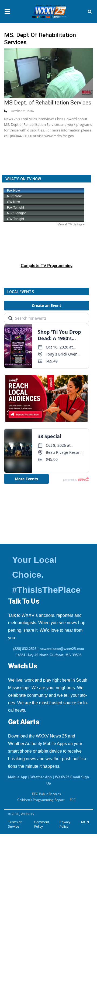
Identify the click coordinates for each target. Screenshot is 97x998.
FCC (73, 799)
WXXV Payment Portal (33, 894)
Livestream (15, 921)
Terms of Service (15, 824)
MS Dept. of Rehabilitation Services (47, 102)
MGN (85, 822)
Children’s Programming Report (40, 799)
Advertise (14, 907)
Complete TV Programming (46, 265)
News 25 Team (25, 881)
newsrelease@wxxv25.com (62, 649)
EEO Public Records (46, 793)
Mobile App (17, 777)
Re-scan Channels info (37, 868)
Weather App (41, 777)
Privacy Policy (65, 824)
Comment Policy (41, 824)
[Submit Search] (90, 12)
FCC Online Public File (32, 854)
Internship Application (37, 841)
